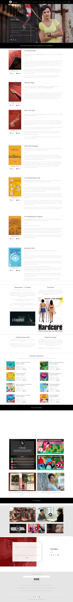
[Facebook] (51, 555)
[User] (16, 40)
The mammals (40, 339)
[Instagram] (56, 555)
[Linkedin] (11, 40)
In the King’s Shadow (13, 339)
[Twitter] (54, 555)
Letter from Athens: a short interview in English (50, 492)
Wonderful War (26, 250)
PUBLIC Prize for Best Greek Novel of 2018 (33, 87)
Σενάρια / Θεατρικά (42, 1)
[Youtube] (58, 555)
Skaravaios (13, 292)
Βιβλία (29, 1)
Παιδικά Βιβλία (34, 1)
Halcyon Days (41, 86)
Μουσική (56, 1)
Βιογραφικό (25, 1)
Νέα (60, 1)
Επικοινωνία (64, 1)
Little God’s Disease (27, 148)
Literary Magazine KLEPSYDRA (48, 87)
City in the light (40, 114)
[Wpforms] (13, 40)
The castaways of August (28, 219)
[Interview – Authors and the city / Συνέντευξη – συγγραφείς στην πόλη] (22, 481)
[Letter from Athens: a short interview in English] (50, 481)
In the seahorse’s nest (28, 180)
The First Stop (12, 343)
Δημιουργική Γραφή (50, 1)
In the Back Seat (40, 54)
